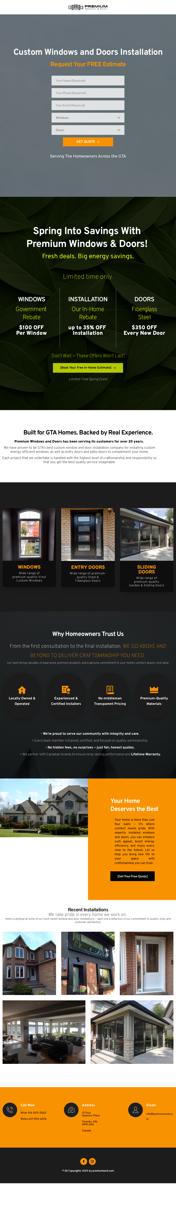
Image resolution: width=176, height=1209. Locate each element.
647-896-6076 (37, 1119)
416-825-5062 (37, 1113)
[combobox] (88, 117)
